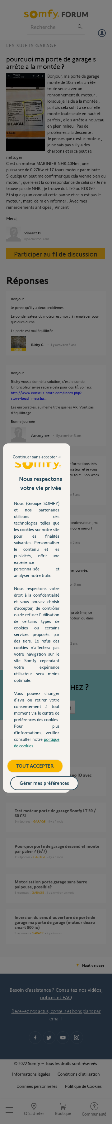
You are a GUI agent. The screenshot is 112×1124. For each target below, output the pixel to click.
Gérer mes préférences (44, 783)
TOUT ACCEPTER (35, 766)
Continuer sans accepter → (37, 456)
